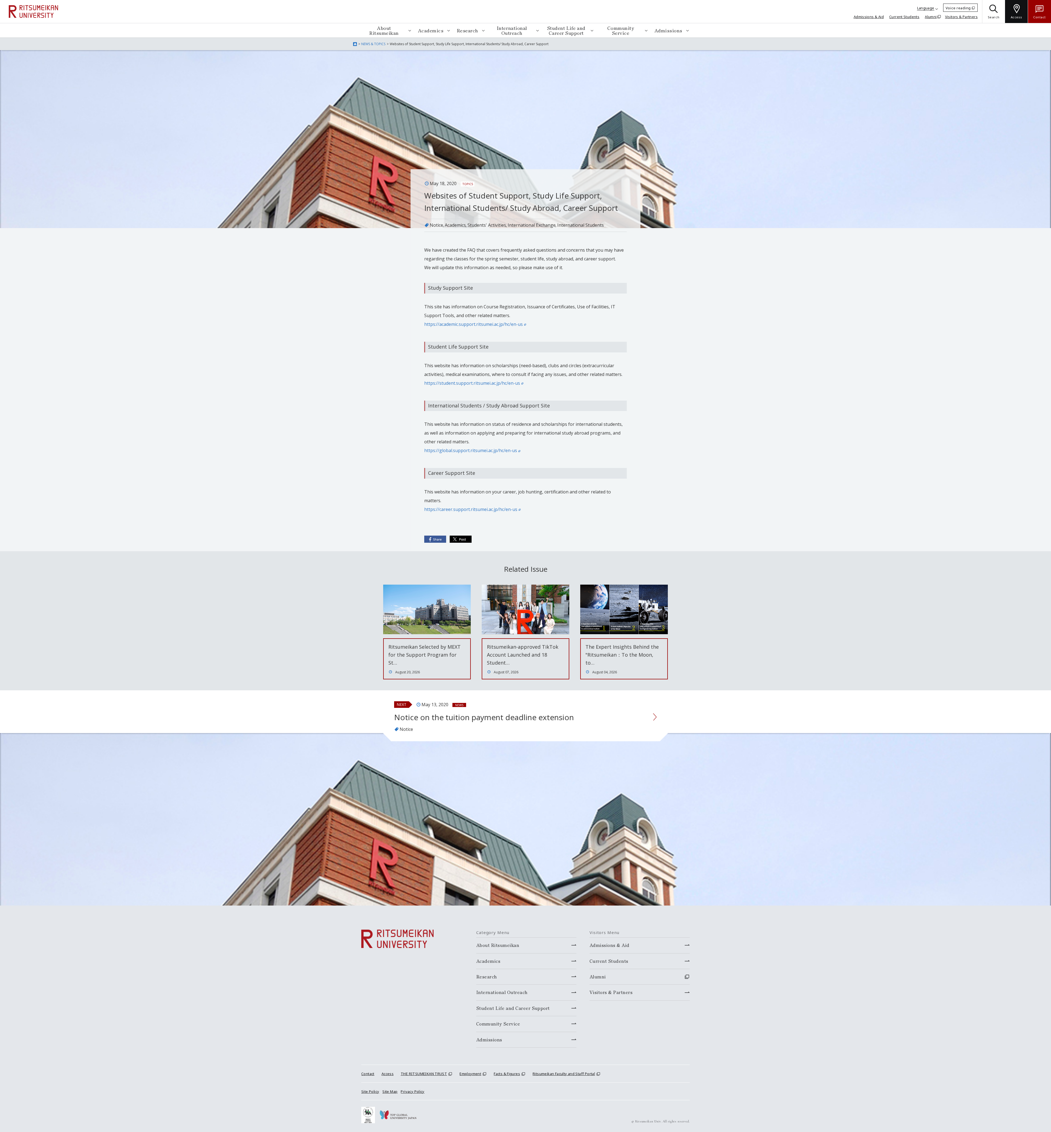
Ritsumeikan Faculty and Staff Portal (564, 1073)
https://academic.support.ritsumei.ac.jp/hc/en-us (473, 324)
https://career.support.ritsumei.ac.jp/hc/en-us (470, 509)
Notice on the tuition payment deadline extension (484, 717)
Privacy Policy (412, 1091)
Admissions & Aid (869, 16)
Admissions (668, 30)
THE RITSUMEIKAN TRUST (424, 1073)
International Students (580, 225)
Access (388, 1073)
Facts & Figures (507, 1073)
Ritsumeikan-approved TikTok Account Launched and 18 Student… (522, 654)
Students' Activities (486, 225)
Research (467, 30)
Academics (431, 30)
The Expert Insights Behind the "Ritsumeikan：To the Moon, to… (622, 654)
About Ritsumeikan (384, 30)
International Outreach (512, 30)
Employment (470, 1073)
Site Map (389, 1091)
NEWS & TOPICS (373, 44)
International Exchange (532, 225)
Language (925, 7)
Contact (367, 1073)
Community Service (620, 30)
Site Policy (370, 1091)
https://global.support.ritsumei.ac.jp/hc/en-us (470, 450)
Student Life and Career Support (566, 30)
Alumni (931, 16)
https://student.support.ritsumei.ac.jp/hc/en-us (472, 383)
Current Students (904, 16)
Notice (436, 225)
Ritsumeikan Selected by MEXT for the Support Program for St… (424, 654)
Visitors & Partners (961, 16)
